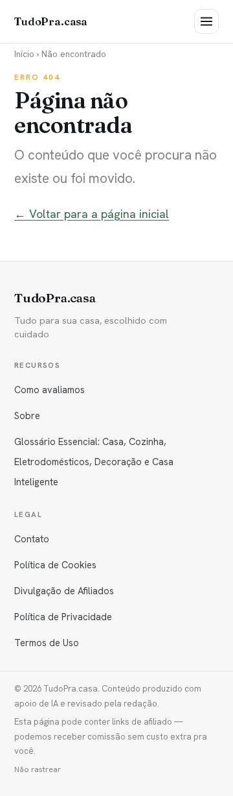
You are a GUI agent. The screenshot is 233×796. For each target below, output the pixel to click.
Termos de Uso (46, 642)
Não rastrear (37, 769)
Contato (31, 539)
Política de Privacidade (63, 616)
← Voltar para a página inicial (91, 213)
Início (24, 54)
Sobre (27, 415)
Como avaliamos (49, 389)
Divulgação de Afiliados (64, 591)
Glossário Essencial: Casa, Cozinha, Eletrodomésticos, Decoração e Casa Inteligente (93, 461)
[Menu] (206, 21)
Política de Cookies (55, 565)
